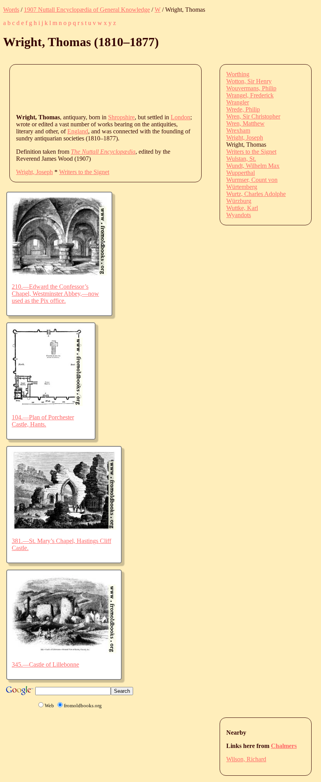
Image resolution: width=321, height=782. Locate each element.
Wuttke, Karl (242, 208)
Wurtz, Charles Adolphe (256, 194)
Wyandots (238, 215)
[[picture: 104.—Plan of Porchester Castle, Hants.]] (47, 404)
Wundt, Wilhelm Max (253, 165)
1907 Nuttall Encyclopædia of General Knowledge (87, 9)
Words (11, 9)
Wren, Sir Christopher (253, 116)
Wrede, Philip (243, 109)
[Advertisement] (158, 88)
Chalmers (284, 745)
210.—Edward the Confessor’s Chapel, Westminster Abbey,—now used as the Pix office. (55, 293)
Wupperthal (240, 172)
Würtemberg (241, 186)
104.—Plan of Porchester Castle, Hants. (43, 421)
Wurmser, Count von (252, 179)
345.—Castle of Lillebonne (45, 664)
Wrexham (238, 130)
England (77, 131)
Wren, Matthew (245, 123)
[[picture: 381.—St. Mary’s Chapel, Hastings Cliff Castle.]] (64, 527)
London (180, 117)
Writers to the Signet (84, 172)
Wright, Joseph (34, 172)
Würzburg (238, 201)
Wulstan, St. (241, 158)
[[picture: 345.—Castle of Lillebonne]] (64, 651)
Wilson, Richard (246, 759)
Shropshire (121, 117)
